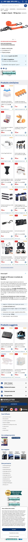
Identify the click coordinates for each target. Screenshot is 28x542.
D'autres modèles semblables (8, 44)
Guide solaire (5, 430)
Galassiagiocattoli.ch (7, 471)
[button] (14, 56)
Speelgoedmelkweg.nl (7, 477)
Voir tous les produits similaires (7, 267)
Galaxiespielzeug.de (7, 465)
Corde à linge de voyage (6, 161)
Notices (4, 428)
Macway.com (5, 484)
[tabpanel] (14, 26)
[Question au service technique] (6, 68)
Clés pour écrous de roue (6, 264)
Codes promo (6, 426)
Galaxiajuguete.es (6, 473)
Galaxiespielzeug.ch (7, 469)
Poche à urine (17, 377)
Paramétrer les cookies (14, 533)
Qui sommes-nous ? (7, 416)
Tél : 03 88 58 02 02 (8, 384)
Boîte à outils (17, 238)
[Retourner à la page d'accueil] (12, 1)
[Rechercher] (25, 5)
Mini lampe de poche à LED (6, 238)
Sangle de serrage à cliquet (20, 135)
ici (24, 525)
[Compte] (23, 2)
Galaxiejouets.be (6, 479)
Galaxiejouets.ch (6, 467)
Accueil (2, 9)
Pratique (6, 10)
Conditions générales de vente (9, 420)
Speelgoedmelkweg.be (7, 482)
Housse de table (4, 187)
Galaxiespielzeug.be (7, 480)
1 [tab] (13, 39)
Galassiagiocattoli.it (7, 475)
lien (20, 516)
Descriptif (4, 273)
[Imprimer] (4, 68)
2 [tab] (15, 39)
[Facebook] (2, 68)
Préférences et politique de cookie (10, 424)
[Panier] (26, 2)
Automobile (12, 9)
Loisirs (7, 9)
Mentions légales (6, 422)
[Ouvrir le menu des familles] (1, 1)
